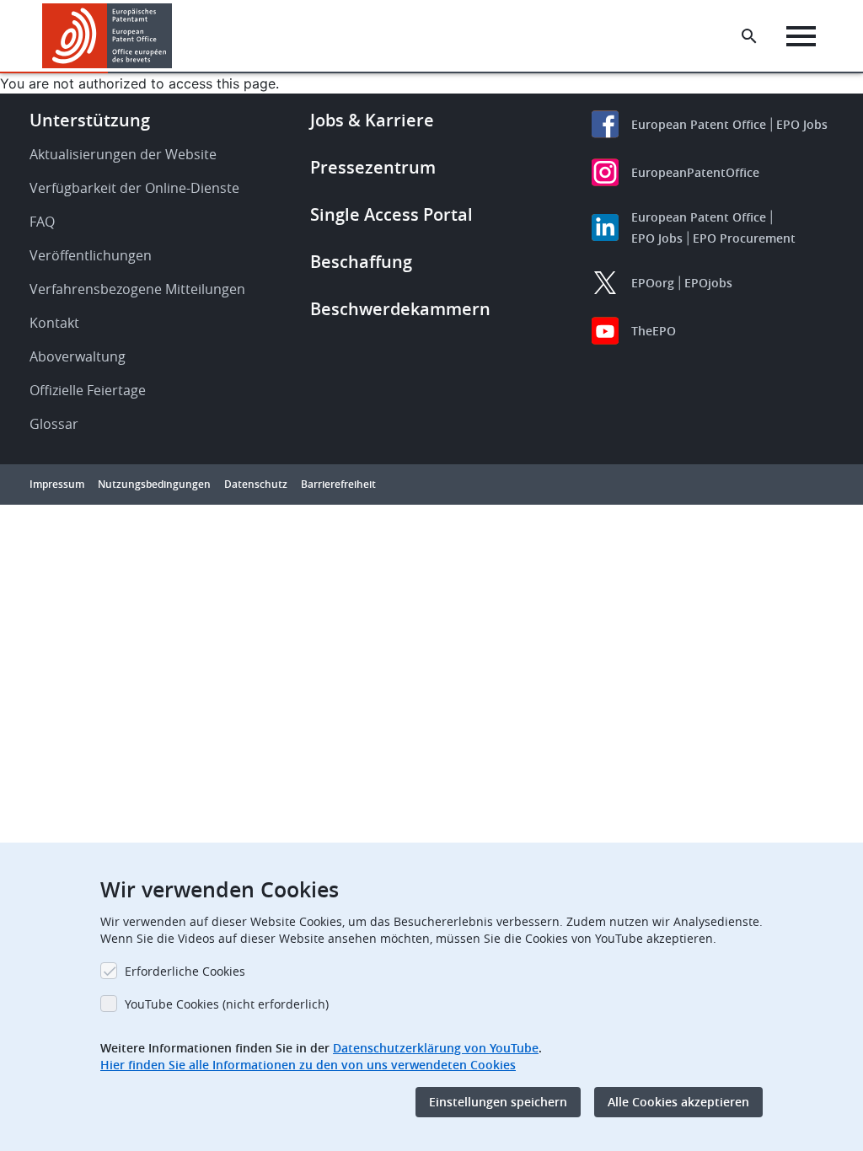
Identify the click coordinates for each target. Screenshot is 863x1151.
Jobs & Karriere (372, 120)
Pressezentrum (373, 167)
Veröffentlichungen (90, 255)
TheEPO (653, 331)
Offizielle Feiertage (87, 390)
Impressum (56, 484)
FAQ (42, 221)
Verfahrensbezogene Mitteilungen (137, 289)
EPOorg (652, 283)
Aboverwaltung (77, 356)
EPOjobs (708, 283)
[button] (175, 36)
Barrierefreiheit (338, 484)
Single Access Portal (391, 214)
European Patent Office (698, 124)
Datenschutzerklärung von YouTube (436, 1048)
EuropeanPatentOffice (695, 172)
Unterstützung (89, 120)
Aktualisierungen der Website (123, 154)
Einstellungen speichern (498, 1102)
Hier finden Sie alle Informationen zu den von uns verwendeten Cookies (308, 1065)
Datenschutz (255, 484)
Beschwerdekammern (400, 308)
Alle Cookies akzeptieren (678, 1102)
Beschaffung (361, 261)
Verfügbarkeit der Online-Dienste (134, 188)
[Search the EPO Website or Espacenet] (749, 36)
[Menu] (801, 36)
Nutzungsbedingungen (154, 484)
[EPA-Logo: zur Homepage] (107, 35)
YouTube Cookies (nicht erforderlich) (227, 1004)
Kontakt (54, 322)
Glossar (53, 424)
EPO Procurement (744, 238)
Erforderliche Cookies (185, 971)
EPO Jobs (802, 124)
